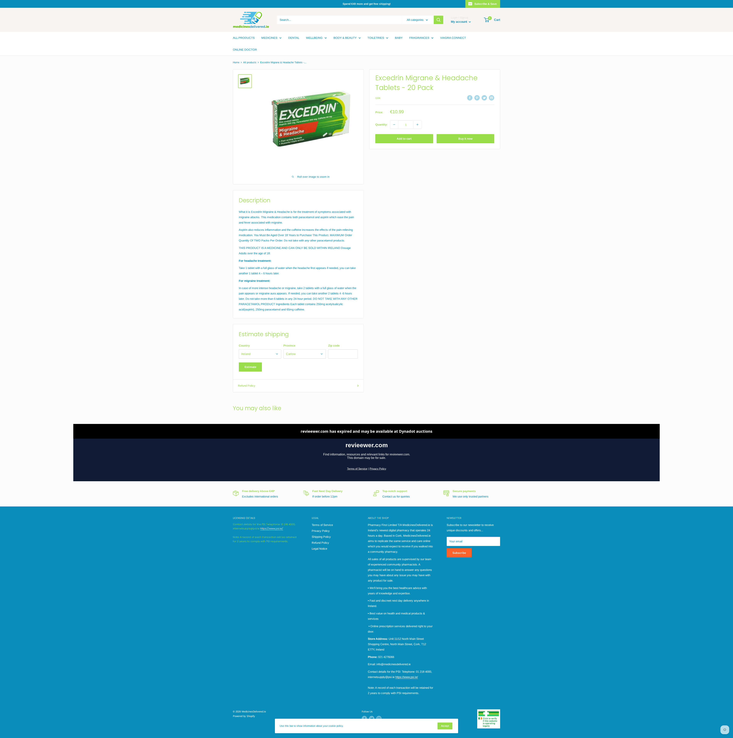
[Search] (438, 20)
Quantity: (381, 124)
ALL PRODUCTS (244, 37)
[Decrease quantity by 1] (394, 125)
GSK (378, 98)
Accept (445, 725)
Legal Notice (319, 548)
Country (244, 345)
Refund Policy (246, 385)
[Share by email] (491, 97)
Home (236, 62)
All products (249, 62)
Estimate (250, 367)
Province (289, 345)
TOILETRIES (375, 37)
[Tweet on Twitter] (484, 97)
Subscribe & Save (485, 3)
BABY (399, 37)
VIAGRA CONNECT (453, 37)
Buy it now (465, 138)
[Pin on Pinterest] (477, 97)
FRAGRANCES (419, 37)
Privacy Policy (321, 530)
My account (459, 21)
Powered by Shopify (244, 716)
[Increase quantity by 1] (417, 125)
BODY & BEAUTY (345, 37)
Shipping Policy (321, 536)
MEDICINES (269, 37)
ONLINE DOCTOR (245, 49)
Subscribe (459, 552)
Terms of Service (322, 525)
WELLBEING (314, 37)
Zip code (334, 345)
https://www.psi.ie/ (271, 528)
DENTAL (293, 37)
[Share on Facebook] (469, 97)
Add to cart (404, 138)
